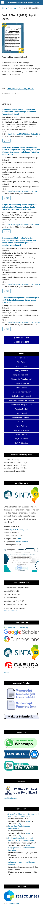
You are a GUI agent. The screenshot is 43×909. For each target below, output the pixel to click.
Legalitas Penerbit (11, 798)
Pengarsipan (21, 422)
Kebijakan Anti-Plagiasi (21, 396)
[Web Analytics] (5, 904)
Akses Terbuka (21, 426)
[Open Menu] (2, 2)
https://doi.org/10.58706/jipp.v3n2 (20, 89)
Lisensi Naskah (21, 434)
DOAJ (19, 823)
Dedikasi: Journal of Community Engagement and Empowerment (21, 839)
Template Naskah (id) (21, 375)
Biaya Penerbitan (21, 439)
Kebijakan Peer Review (22, 392)
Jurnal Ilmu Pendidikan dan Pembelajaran (22, 2)
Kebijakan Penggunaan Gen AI (21, 400)
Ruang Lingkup (21, 358)
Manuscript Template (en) (21, 379)
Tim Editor (21, 362)
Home (4, 8)
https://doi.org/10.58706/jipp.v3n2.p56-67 (23, 224)
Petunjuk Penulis (21, 370)
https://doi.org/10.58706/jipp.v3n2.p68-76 (23, 284)
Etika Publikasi (21, 387)
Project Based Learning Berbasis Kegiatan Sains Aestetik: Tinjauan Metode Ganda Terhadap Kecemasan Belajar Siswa (19, 207)
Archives (13, 8)
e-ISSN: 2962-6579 (21, 342)
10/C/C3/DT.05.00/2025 (18, 529)
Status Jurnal (21, 413)
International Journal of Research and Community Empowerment (23, 815)
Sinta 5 (28, 845)
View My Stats (13, 904)
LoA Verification (21, 443)
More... (6, 672)
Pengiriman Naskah (21, 383)
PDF (7, 141)
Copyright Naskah (21, 430)
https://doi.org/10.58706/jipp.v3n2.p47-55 (23, 191)
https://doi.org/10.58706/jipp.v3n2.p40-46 (23, 134)
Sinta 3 (28, 821)
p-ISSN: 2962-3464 (21, 338)
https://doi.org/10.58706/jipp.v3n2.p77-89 (23, 322)
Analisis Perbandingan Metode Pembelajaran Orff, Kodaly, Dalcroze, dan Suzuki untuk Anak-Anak (20, 300)
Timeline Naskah (21, 409)
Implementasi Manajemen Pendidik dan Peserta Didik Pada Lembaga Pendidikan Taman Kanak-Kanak (19, 111)
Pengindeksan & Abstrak (21, 417)
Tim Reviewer (21, 366)
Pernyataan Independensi (21, 404)
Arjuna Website (22, 542)
